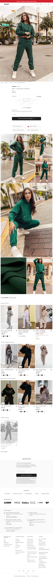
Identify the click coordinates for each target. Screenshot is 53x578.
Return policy (30, 544)
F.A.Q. (17, 544)
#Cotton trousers (17, 493)
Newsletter (18, 540)
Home (2, 82)
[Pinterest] (24, 571)
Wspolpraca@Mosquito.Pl (44, 549)
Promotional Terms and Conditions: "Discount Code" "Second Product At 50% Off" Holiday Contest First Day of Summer (32, 556)
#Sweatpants (28, 493)
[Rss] (33, 571)
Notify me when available (25, 118)
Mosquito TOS (30, 542)
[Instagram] (28, 571)
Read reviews (9, 523)
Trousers (10, 82)
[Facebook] (19, 571)
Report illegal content (20, 552)
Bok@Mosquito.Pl (42, 544)
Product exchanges (20, 542)
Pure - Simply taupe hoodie (41, 406)
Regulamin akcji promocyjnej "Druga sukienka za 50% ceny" (31, 547)
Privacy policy (30, 539)
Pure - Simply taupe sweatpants (41, 370)
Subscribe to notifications (11, 516)
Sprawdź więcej (26, 459)
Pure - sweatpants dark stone (7, 370)
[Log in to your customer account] (37, 4)
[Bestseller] (9, 317)
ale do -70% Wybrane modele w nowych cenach (26, 1)
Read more (31, 524)
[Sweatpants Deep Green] (43, 146)
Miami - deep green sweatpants (6, 445)
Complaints (18, 545)
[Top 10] (26, 356)
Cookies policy (30, 540)
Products (6, 82)
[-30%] (43, 317)
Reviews (17, 547)
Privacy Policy (32, 481)
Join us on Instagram (10, 530)
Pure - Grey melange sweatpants (6, 331)
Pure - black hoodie (6, 406)
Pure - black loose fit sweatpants (23, 370)
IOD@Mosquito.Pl (42, 553)
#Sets (36, 493)
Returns (17, 553)
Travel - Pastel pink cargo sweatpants (23, 331)
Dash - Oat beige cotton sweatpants (41, 331)
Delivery (17, 539)
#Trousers (7, 493)
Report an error (19, 550)
